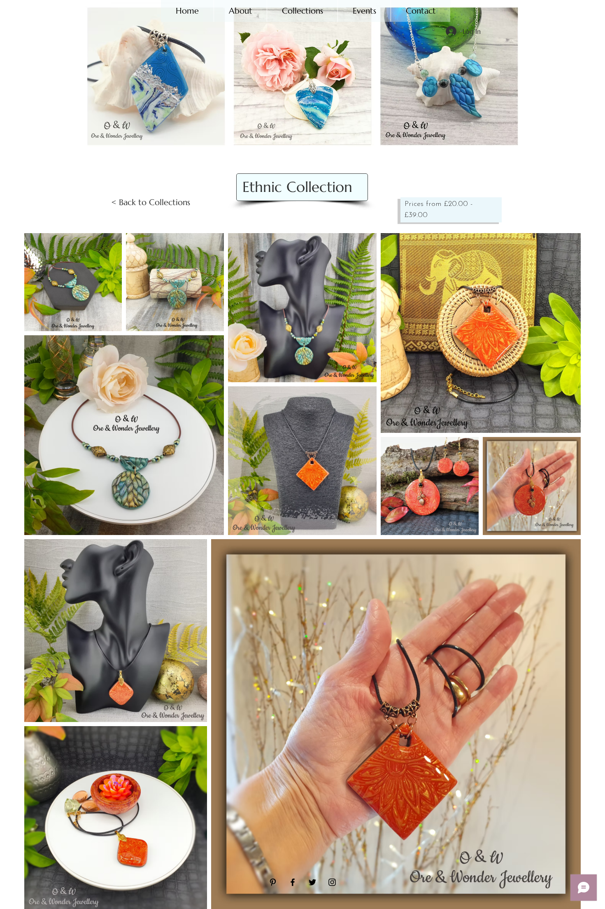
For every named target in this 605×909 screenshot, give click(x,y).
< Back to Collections (150, 202)
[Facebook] (293, 882)
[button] (302, 11)
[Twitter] (312, 882)
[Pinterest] (273, 882)
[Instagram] (332, 882)
